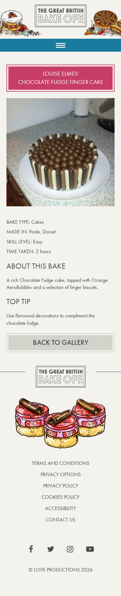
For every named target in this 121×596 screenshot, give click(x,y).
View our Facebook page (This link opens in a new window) (31, 549)
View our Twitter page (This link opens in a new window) (51, 549)
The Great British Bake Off (60, 21)
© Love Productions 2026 (61, 570)
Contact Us (60, 520)
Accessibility (60, 508)
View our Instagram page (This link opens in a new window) (70, 549)
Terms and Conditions (60, 463)
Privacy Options (61, 474)
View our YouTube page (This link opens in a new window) (90, 549)
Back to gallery (60, 342)
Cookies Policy (60, 497)
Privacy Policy (60, 486)
